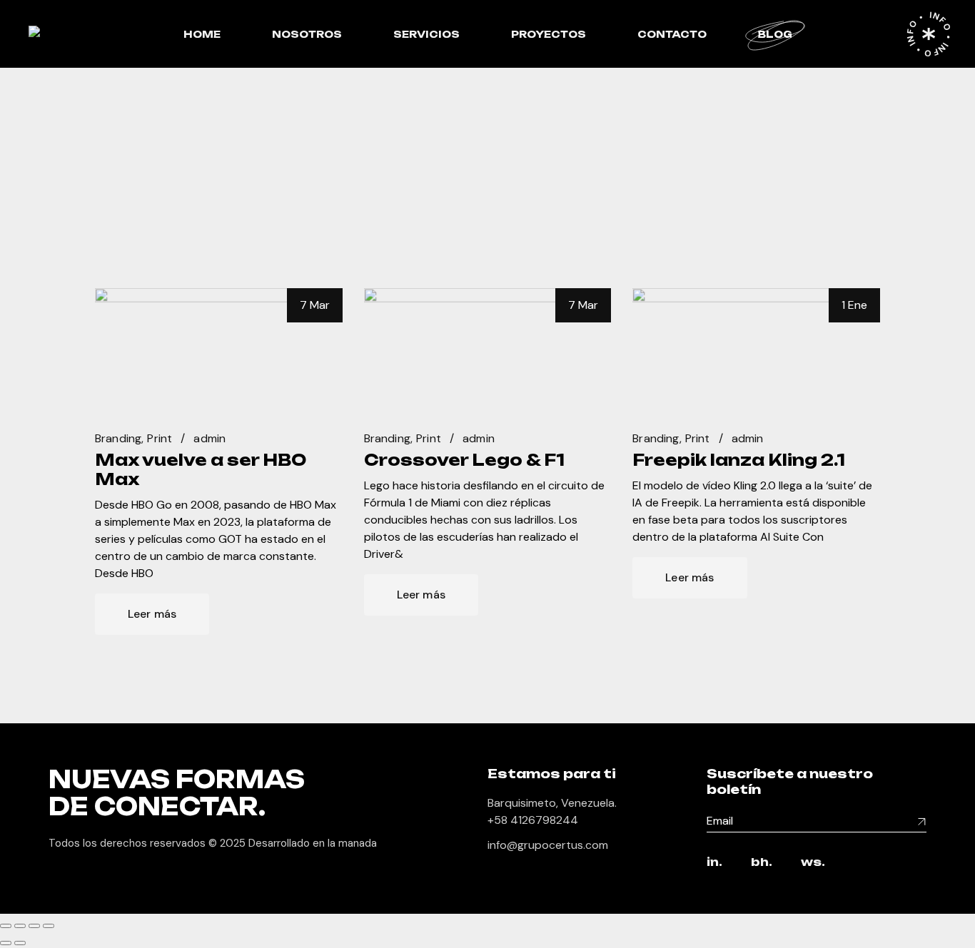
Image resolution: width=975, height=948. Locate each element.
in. (714, 863)
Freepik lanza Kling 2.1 (738, 459)
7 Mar (315, 304)
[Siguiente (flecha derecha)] (20, 943)
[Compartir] (34, 926)
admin (209, 438)
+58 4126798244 (532, 819)
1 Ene (854, 304)
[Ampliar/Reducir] (5, 926)
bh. (761, 863)
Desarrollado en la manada (312, 843)
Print (159, 438)
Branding (118, 438)
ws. (813, 863)
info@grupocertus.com (547, 844)
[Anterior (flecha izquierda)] (5, 943)
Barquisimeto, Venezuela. (552, 802)
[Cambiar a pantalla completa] (20, 926)
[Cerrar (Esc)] (48, 926)
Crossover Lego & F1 (464, 459)
